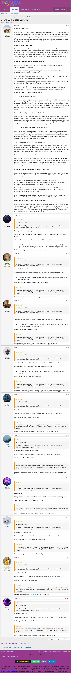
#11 (68, 598)
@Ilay (58, 454)
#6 (68, 394)
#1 (68, 25)
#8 (68, 478)
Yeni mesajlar (4, 13)
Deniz (7, 357)
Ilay (3, 22)
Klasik (4, 651)
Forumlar (15, 9)
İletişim (40, 651)
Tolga (7, 404)
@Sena (44, 344)
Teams (44, 661)
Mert (7, 608)
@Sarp (46, 472)
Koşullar (45, 651)
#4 (68, 301)
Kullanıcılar (34, 9)
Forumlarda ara (14, 13)
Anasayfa (5, 9)
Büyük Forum (14, 656)
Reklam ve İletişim (23, 661)
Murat (7, 487)
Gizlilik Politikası (52, 651)
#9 (68, 517)
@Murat (35, 594)
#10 (68, 558)
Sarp (7, 310)
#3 (68, 254)
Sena (7, 225)
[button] (28, 9)
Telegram (52, 661)
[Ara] (68, 9)
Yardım (59, 651)
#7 (68, 435)
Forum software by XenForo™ (35, 654)
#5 (68, 347)
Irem (7, 526)
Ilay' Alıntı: (18, 220)
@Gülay (40, 554)
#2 (68, 215)
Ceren (7, 445)
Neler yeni (24, 9)
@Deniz (38, 513)
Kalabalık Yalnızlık (5, 656)
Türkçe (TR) (11, 651)
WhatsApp (36, 661)
